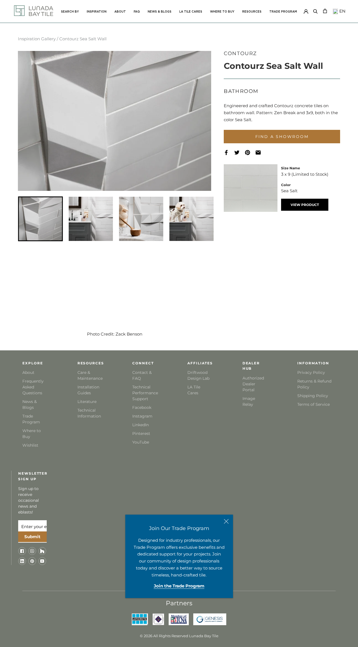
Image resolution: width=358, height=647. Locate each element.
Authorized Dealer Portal (253, 384)
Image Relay (248, 401)
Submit (32, 536)
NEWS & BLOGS (159, 11)
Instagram (142, 416)
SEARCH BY (70, 11)
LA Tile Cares (193, 390)
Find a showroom (282, 136)
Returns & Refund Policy (314, 384)
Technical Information (89, 413)
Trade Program (283, 11)
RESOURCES (252, 11)
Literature (86, 401)
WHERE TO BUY (222, 11)
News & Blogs (29, 404)
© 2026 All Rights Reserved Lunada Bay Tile (179, 636)
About (28, 372)
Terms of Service (313, 404)
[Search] (315, 10)
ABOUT (120, 11)
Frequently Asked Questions (33, 387)
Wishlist (30, 445)
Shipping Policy (312, 395)
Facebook (141, 407)
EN (341, 11)
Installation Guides (88, 390)
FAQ (137, 11)
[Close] (226, 521)
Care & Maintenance (89, 375)
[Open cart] (325, 10)
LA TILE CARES (190, 11)
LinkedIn (140, 424)
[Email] (261, 152)
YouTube (140, 442)
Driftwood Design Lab (198, 375)
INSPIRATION (97, 11)
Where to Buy (31, 433)
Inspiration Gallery (37, 38)
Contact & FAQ (142, 375)
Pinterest (141, 433)
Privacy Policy (311, 372)
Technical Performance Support (144, 393)
